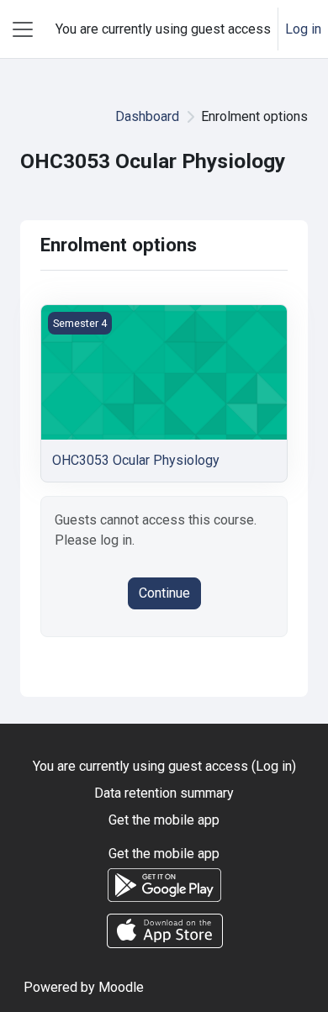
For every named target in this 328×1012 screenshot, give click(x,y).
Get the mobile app (164, 820)
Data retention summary (164, 793)
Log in (303, 29)
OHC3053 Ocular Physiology (136, 460)
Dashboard (147, 116)
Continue (164, 593)
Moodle (121, 987)
